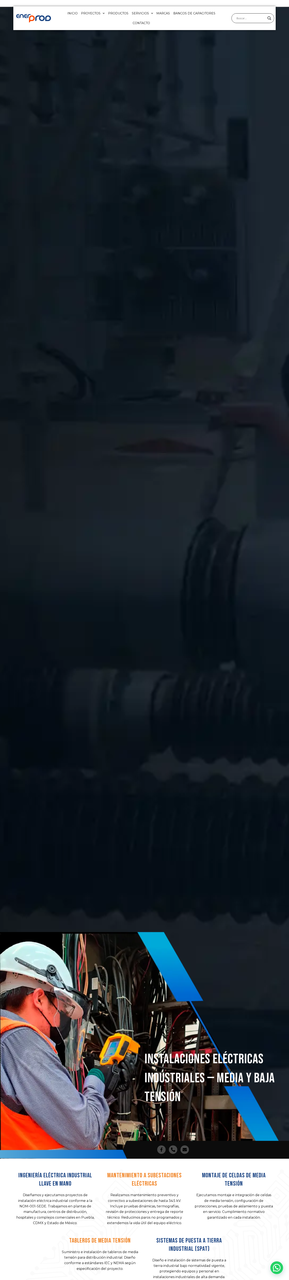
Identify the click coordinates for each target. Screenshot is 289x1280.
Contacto (141, 23)
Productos (118, 13)
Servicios (140, 13)
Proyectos (90, 13)
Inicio (72, 13)
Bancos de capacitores (194, 13)
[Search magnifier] (269, 18)
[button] (276, 1267)
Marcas (163, 13)
